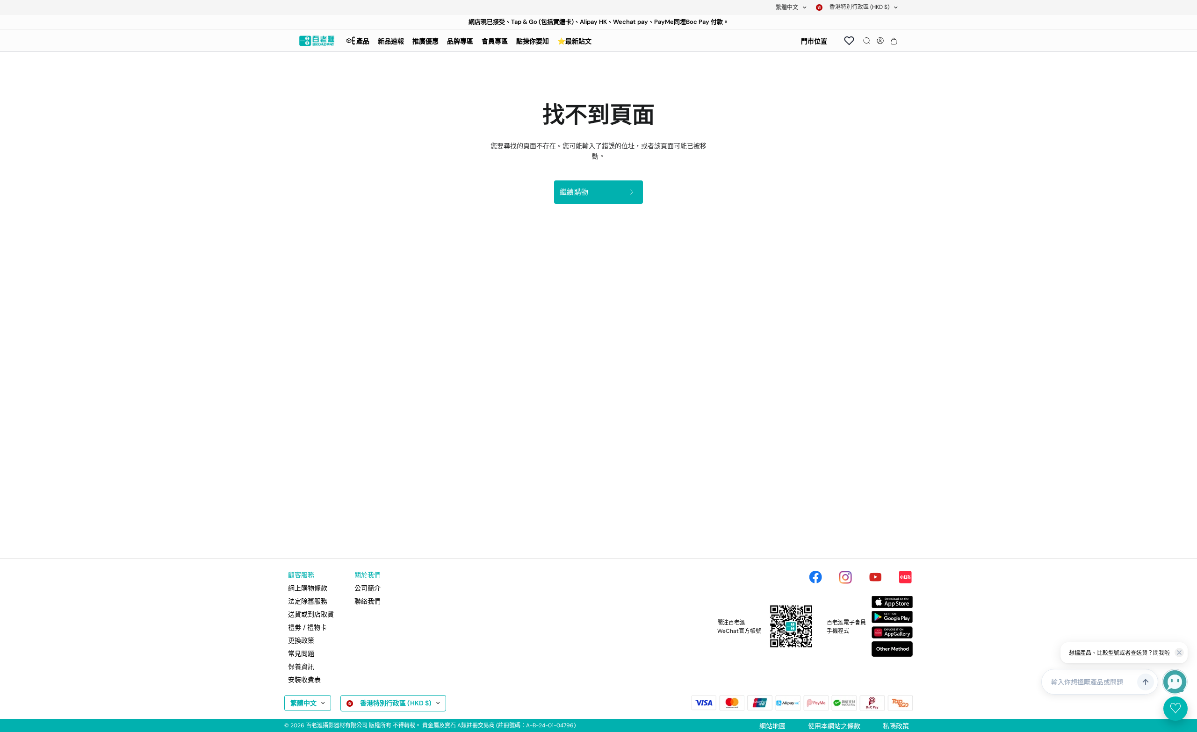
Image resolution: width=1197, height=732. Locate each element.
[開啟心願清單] (849, 41)
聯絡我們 (367, 601)
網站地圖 (772, 726)
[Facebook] (815, 577)
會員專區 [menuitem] (495, 41)
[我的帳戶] (880, 40)
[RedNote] (905, 577)
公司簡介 (367, 588)
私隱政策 (896, 726)
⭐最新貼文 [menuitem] (574, 41)
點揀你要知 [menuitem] (532, 41)
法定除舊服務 (307, 601)
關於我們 (367, 575)
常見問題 (301, 653)
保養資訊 (301, 666)
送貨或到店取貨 (311, 614)
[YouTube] (875, 577)
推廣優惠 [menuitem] (425, 41)
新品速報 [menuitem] (391, 41)
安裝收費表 (304, 679)
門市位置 (814, 41)
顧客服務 (301, 575)
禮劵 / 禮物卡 (307, 627)
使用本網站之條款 (834, 726)
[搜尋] (867, 40)
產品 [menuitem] (362, 41)
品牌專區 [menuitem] (460, 41)
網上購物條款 (307, 588)
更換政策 (301, 640)
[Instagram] (845, 577)
